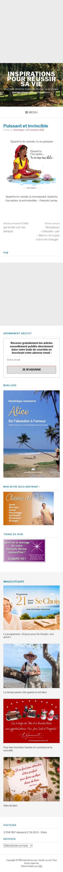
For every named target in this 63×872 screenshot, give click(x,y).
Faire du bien (10, 805)
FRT (40, 866)
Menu (33, 112)
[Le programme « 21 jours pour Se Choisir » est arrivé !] (31, 629)
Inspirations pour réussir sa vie (31, 79)
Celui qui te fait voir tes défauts (15, 227)
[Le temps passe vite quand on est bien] (31, 687)
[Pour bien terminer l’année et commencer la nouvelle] (31, 742)
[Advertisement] (31, 31)
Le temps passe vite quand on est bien (25, 692)
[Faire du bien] (31, 800)
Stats (44, 832)
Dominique (18, 130)
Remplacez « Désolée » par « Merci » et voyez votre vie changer (48, 231)
